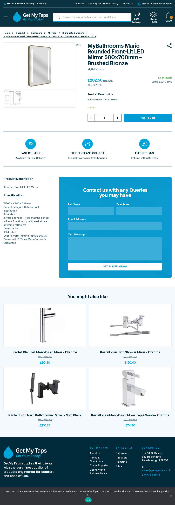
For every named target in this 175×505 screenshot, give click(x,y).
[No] (170, 496)
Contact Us (128, 3)
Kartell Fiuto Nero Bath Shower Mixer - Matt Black (44, 415)
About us (95, 453)
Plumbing (121, 461)
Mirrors (52, 33)
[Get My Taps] (30, 20)
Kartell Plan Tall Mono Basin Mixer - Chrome (45, 352)
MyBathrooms (95, 69)
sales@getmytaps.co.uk (156, 470)
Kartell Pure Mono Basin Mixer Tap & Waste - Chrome (130, 415)
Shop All (20, 33)
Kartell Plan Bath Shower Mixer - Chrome (130, 352)
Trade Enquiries (99, 465)
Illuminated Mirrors (73, 33)
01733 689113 (152, 474)
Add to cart (148, 117)
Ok (88, 500)
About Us (80, 3)
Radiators (121, 457)
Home (6, 33)
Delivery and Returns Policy (103, 3)
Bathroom (36, 33)
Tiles (119, 466)
